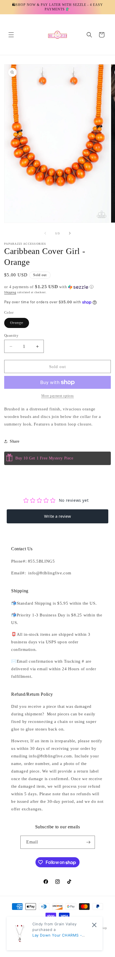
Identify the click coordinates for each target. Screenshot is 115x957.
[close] (94, 925)
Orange (19, 324)
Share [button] (15, 441)
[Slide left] (45, 233)
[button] (11, 35)
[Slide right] (70, 233)
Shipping (10, 292)
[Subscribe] (88, 842)
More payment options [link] (57, 396)
